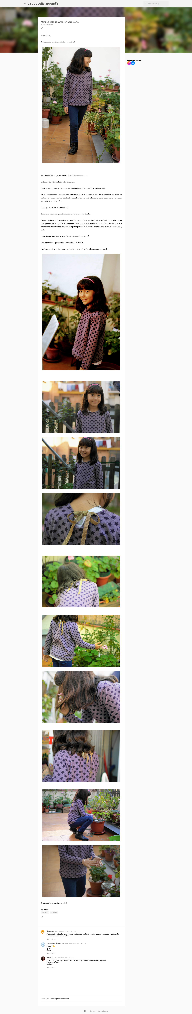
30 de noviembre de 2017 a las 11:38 (65, 931)
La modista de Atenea (55, 943)
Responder (51, 939)
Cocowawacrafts (81, 175)
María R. (50, 957)
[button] (42, 28)
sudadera (53, 912)
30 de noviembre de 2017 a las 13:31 (75, 943)
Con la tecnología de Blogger (97, 1011)
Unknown (50, 931)
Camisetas (45, 912)
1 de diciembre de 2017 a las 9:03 (63, 957)
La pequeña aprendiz (43, 3)
